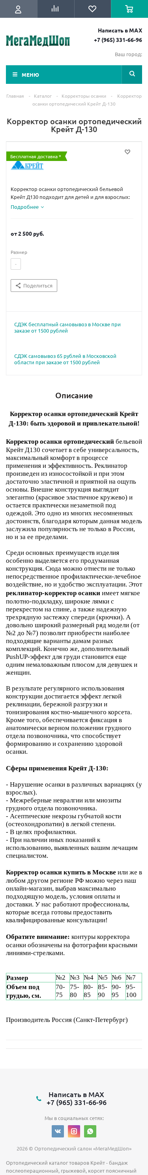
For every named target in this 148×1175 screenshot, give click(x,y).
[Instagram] (74, 1131)
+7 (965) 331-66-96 (118, 39)
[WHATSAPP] (90, 1131)
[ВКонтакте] (58, 1131)
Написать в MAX (120, 30)
